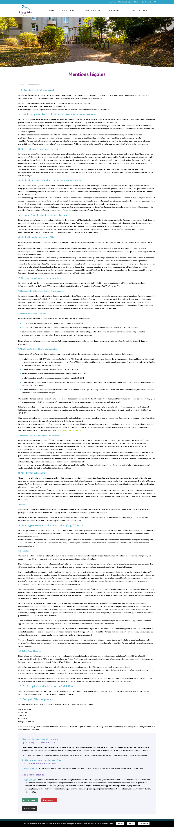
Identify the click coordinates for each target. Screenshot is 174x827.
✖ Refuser (49, 800)
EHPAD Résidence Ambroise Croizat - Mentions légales (25, 10)
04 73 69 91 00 (150, 2)
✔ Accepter (30, 800)
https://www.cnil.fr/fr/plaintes (69, 430)
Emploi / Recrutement (139, 10)
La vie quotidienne (92, 10)
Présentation (68, 10)
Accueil (52, 10)
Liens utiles (114, 10)
